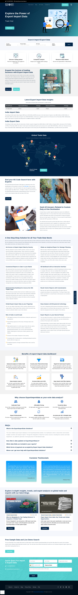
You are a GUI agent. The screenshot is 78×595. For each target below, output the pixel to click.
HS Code (26, 186)
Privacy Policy (28, 587)
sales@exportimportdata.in (13, 569)
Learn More (8, 198)
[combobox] (31, 565)
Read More (10, 528)
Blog (36, 4)
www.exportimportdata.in (39, 591)
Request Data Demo (75, 297)
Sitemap (34, 587)
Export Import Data (12, 515)
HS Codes (41, 4)
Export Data (8, 89)
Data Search (30, 4)
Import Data (16, 89)
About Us (10, 587)
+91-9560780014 (11, 566)
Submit (33, 575)
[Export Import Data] (13, 4)
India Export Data (57, 515)
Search (69, 44)
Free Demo (65, 4)
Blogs (22, 587)
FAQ (39, 587)
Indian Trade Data (22, 515)
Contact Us (47, 4)
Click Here (43, 170)
